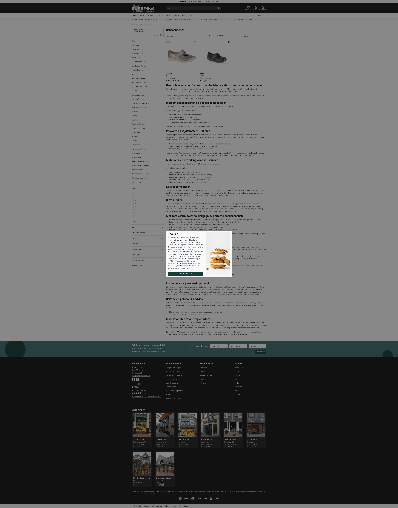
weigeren (171, 263)
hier (198, 256)
